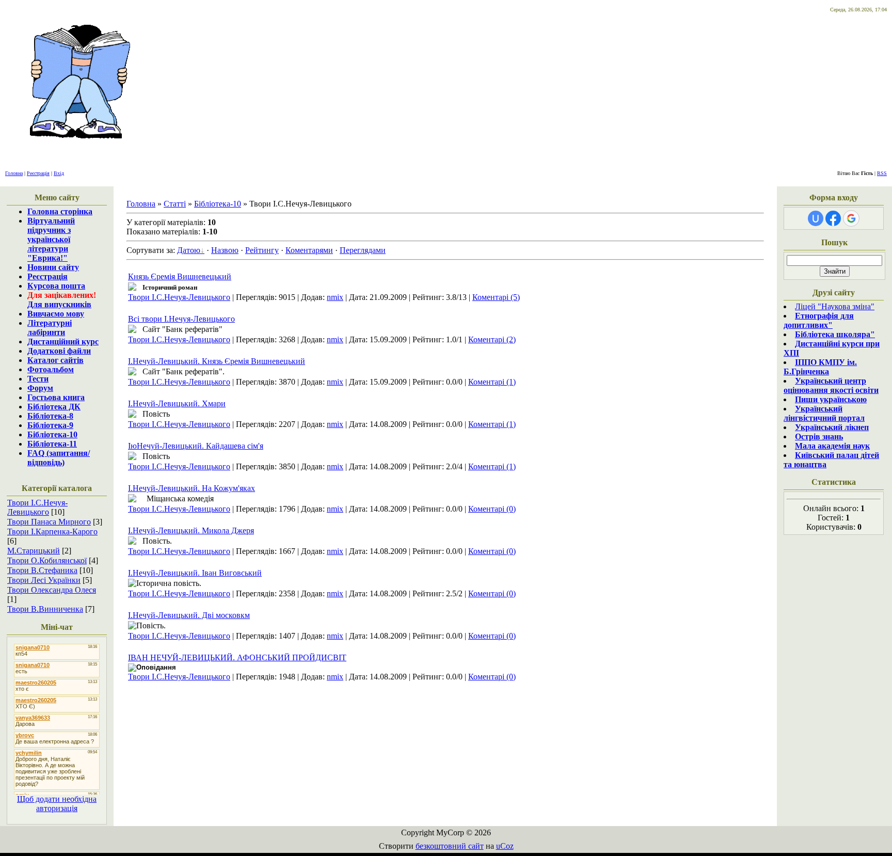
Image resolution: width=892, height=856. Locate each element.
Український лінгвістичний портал (824, 413)
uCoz (505, 846)
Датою (188, 250)
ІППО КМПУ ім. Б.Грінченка (820, 367)
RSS (882, 173)
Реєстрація (38, 173)
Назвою (224, 250)
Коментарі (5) (496, 297)
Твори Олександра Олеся (51, 589)
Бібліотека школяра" (835, 334)
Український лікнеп (832, 427)
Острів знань (819, 436)
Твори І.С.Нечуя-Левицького (37, 507)
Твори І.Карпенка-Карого (52, 531)
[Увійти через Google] (851, 218)
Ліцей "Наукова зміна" (834, 306)
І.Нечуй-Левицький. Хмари (177, 403)
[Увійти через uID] (815, 218)
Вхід (59, 173)
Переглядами (363, 250)
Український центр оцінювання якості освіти (831, 385)
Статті (175, 203)
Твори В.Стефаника (42, 570)
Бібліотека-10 (217, 203)
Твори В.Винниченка (45, 609)
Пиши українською (831, 399)
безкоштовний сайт (450, 846)
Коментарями (309, 250)
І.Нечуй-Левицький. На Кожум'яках (191, 488)
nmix (335, 297)
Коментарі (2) (492, 339)
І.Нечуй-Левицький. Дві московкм (189, 615)
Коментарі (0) (492, 508)
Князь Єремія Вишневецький (179, 276)
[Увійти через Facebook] (833, 218)
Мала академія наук (832, 445)
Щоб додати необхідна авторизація (57, 804)
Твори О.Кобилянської (47, 560)
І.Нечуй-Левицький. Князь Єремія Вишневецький (216, 361)
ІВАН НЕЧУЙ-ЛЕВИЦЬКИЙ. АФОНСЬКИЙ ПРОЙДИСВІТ (237, 657)
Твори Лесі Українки (44, 580)
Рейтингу (262, 250)
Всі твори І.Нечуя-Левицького (181, 318)
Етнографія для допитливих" (819, 320)
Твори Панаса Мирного (49, 521)
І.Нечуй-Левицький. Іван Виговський (195, 572)
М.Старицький (33, 550)
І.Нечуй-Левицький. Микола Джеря (191, 530)
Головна (14, 173)
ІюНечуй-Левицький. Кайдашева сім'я (195, 445)
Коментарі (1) (492, 381)
